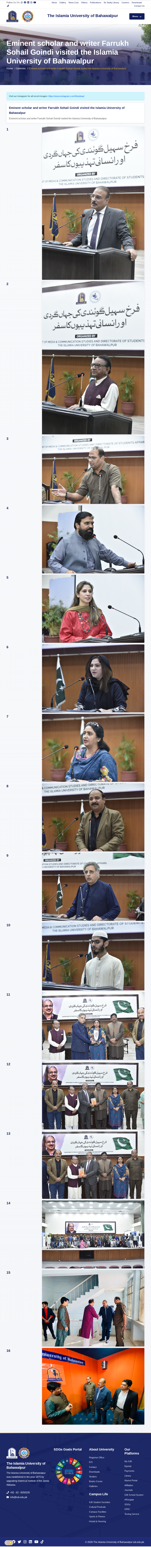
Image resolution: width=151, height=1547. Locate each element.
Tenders (93, 1476)
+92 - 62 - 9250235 (19, 1492)
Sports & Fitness (97, 1516)
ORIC (127, 1509)
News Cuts (74, 2)
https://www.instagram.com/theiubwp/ (66, 96)
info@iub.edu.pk (18, 1497)
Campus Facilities (97, 1512)
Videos (84, 2)
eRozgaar (129, 1499)
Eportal (127, 1466)
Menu (135, 16)
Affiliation (128, 1485)
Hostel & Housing (97, 1521)
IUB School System (133, 1495)
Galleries (21, 68)
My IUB (128, 1461)
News (54, 2)
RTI (91, 1462)
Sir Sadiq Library (111, 2)
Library (127, 1475)
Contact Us (139, 6)
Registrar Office (96, 1457)
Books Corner (95, 1481)
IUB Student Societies (99, 1502)
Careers (125, 2)
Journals (128, 1490)
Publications (95, 2)
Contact (93, 1467)
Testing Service (131, 1514)
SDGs (127, 1504)
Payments (129, 1471)
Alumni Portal (130, 1480)
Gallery (62, 2)
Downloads (137, 2)
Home (9, 68)
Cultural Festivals (97, 1507)
